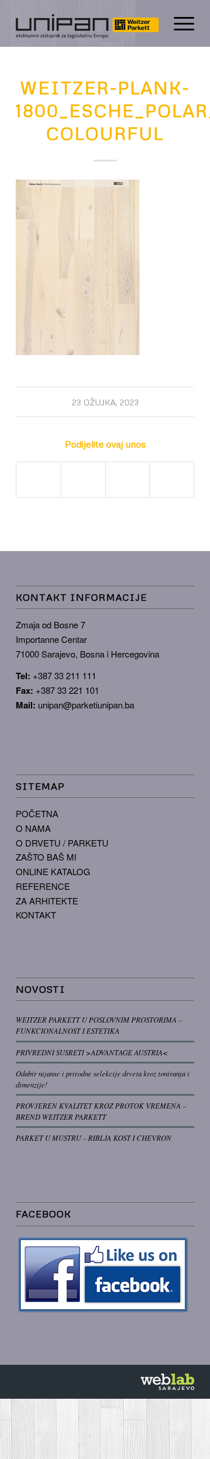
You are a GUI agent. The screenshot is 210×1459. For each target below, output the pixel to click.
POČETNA (37, 813)
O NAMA (33, 828)
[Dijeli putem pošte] (172, 479)
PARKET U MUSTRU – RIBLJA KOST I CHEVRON (94, 1138)
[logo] (87, 23)
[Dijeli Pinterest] (127, 479)
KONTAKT (36, 915)
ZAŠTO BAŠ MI (46, 857)
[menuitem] (178, 23)
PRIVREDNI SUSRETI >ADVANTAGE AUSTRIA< (92, 1052)
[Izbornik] (178, 23)
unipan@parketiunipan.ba (86, 704)
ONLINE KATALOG (53, 871)
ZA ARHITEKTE (47, 900)
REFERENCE (43, 886)
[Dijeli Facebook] (38, 479)
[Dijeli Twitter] (83, 479)
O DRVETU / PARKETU (62, 843)
